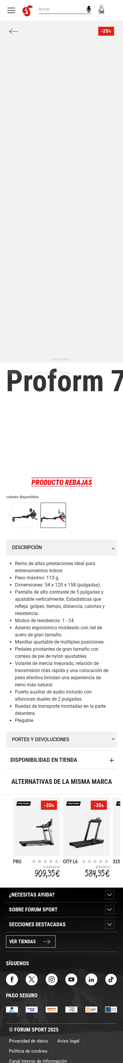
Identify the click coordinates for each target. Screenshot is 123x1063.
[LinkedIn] (91, 979)
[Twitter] (32, 979)
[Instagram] (52, 979)
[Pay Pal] (12, 1009)
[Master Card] (52, 1009)
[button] (109, 1041)
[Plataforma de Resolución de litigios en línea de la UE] (111, 1009)
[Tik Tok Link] (111, 979)
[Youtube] (71, 979)
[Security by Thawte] (71, 1009)
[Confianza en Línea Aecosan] (91, 1009)
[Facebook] (12, 979)
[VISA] (32, 1009)
